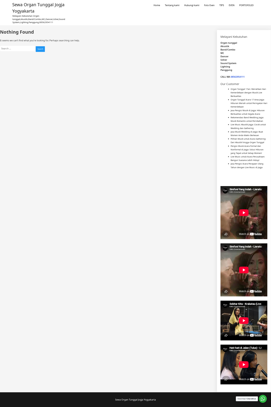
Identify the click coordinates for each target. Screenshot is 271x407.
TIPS (221, 5)
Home (157, 5)
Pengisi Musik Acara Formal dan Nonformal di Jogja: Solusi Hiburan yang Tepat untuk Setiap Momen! (247, 149)
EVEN (231, 5)
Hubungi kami (191, 5)
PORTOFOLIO (246, 5)
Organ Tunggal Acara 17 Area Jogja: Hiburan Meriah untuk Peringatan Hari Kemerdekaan (249, 103)
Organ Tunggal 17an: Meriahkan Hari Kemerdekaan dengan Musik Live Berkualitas (248, 92)
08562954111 (238, 76)
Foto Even (209, 5)
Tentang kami (172, 5)
